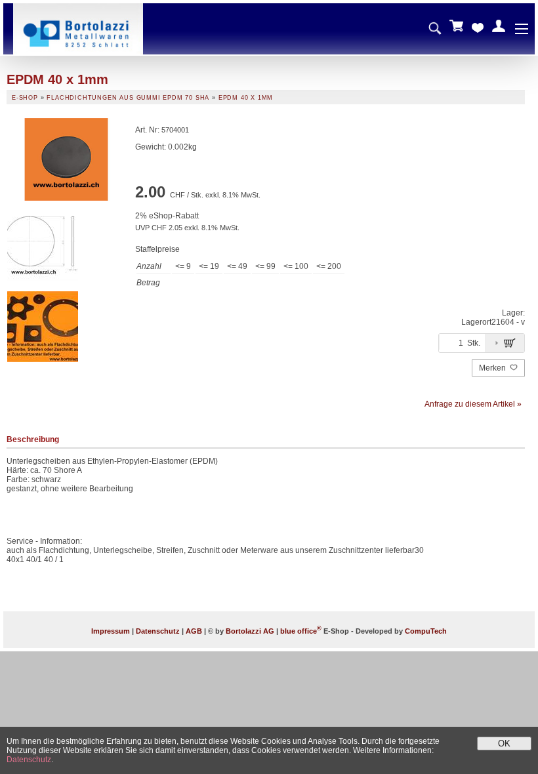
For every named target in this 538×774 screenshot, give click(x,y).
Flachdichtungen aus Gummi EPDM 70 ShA (128, 97)
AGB (194, 631)
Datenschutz (158, 631)
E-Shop (25, 97)
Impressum (110, 631)
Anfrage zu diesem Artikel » (473, 404)
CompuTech (426, 631)
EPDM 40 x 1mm (246, 97)
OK (504, 743)
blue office (300, 631)
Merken (493, 368)
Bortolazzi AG (250, 631)
